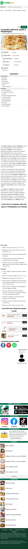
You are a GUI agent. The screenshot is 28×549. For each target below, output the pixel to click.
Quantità (6, 68)
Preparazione (9, 58)
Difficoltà (6, 52)
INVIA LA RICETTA (16, 438)
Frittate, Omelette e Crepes (19, 10)
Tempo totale (7, 55)
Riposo (7, 64)
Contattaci (14, 531)
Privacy (11, 529)
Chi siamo (4, 529)
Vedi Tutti (14, 476)
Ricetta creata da (23, 349)
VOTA (24, 27)
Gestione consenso (20, 529)
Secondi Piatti (8, 10)
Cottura (7, 61)
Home (1, 10)
